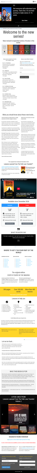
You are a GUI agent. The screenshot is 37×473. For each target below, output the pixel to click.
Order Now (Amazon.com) (9, 223)
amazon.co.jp (6, 266)
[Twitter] (0, 15)
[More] (0, 20)
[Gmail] (0, 17)
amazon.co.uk (6, 260)
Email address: (4, 458)
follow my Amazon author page (27, 62)
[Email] (0, 18)
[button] (18, 26)
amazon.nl (29, 263)
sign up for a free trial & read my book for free (18, 439)
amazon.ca (17, 261)
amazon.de (6, 263)
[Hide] (0, 21)
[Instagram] (0, 14)
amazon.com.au (18, 263)
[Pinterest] (0, 12)
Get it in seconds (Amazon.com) (27, 223)
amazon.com (6, 259)
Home (1, 28)
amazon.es (6, 261)
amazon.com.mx (18, 265)
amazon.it (5, 265)
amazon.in (17, 264)
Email (20, 72)
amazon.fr (6, 264)
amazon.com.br (29, 261)
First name (21, 67)
